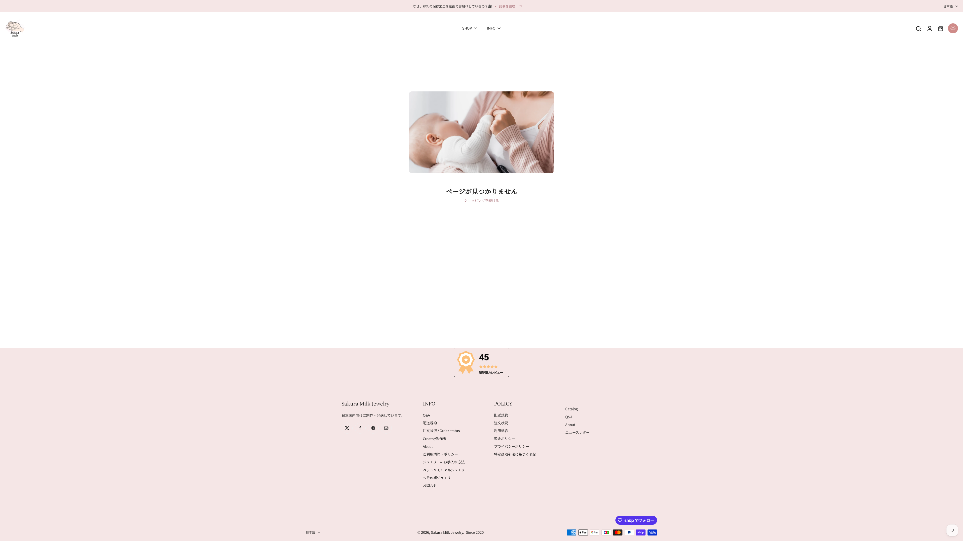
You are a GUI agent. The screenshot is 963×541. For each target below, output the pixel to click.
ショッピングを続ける (481, 200)
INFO (491, 28)
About (428, 446)
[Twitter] (347, 428)
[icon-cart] (940, 28)
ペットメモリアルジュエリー (445, 470)
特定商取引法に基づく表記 (515, 454)
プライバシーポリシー (511, 446)
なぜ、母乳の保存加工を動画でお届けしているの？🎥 (452, 6)
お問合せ (430, 485)
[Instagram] (373, 428)
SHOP (467, 28)
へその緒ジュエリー (438, 477)
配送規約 (430, 423)
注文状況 (501, 423)
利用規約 (501, 431)
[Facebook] (360, 428)
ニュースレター (577, 432)
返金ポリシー (504, 438)
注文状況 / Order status (441, 431)
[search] (918, 28)
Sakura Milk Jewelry (447, 532)
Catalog (571, 409)
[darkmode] (953, 28)
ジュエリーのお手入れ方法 (444, 462)
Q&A (426, 415)
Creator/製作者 (434, 438)
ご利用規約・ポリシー (440, 454)
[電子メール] (386, 428)
